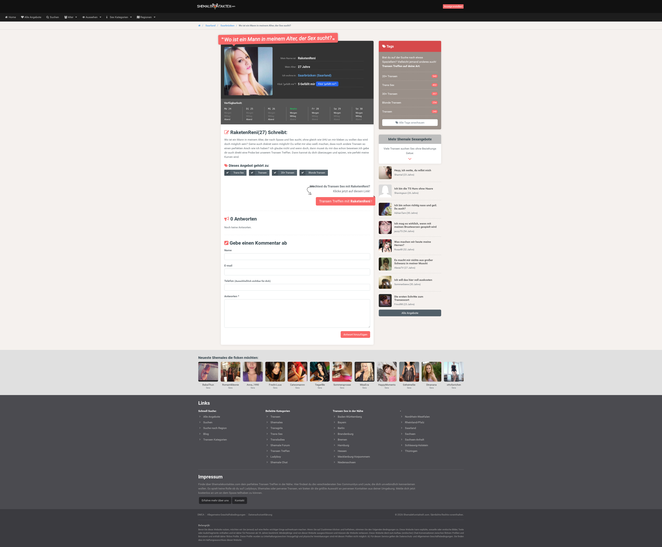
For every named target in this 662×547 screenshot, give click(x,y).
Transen (262, 172)
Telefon (247, 281)
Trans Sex (238, 172)
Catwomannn (297, 384)
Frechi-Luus (275, 384)
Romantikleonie (230, 384)
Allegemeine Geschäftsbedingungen (226, 514)
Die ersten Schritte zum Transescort (408, 298)
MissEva (364, 384)
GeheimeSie (409, 384)
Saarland (210, 25)
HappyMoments (386, 384)
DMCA (201, 514)
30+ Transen (409, 93)
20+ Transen (287, 172)
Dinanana (431, 384)
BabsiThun (208, 384)
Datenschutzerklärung (260, 514)
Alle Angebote (410, 313)
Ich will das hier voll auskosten (413, 280)
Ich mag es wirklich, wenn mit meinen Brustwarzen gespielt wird (415, 225)
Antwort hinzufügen (355, 334)
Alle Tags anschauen (411, 122)
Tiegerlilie (320, 384)
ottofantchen (454, 384)
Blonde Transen (316, 172)
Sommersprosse (342, 384)
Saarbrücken (227, 25)
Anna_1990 (253, 384)
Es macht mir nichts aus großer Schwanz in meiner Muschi (413, 261)
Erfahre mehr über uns (215, 500)
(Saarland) (324, 75)
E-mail (228, 265)
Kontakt (239, 500)
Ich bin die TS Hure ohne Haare (413, 188)
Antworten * (231, 296)
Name (228, 250)
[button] (248, 71)
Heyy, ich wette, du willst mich (412, 170)
